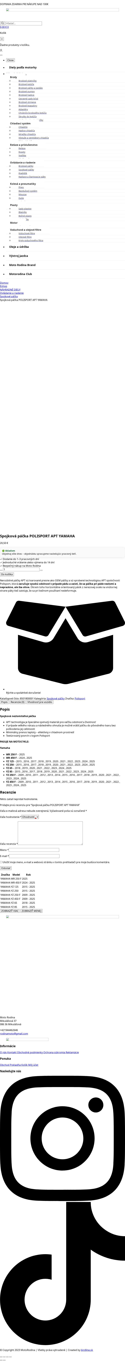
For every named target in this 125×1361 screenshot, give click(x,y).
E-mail (4, 856)
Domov (4, 282)
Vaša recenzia (9, 844)
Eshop (3, 286)
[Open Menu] (1, 55)
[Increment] (41, 570)
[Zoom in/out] (1, 1356)
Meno (4, 850)
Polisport (80, 698)
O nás (3, 1052)
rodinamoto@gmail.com (14, 1033)
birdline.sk (87, 1350)
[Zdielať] (7, 1356)
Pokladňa (15, 1065)
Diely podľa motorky (23, 67)
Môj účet (33, 1065)
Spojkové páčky (9, 296)
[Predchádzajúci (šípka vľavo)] (1, 1360)
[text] (65, 727)
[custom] (62, 1344)
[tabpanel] (62, 747)
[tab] (4, 702)
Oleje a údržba (19, 247)
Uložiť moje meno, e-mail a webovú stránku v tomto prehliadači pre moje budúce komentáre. (56, 862)
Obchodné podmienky (30, 1052)
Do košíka (7, 574)
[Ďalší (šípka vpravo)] (4, 1360)
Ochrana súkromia (54, 1052)
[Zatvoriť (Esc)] (10, 1356)
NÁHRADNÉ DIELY (10, 289)
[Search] (2, 23)
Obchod (5, 1065)
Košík (24, 1065)
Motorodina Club (20, 274)
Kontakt (12, 1052)
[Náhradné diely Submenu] (25, 74)
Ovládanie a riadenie (12, 293)
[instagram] (62, 1200)
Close (10, 60)
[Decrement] (1, 570)
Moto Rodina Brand (22, 265)
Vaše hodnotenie (10, 817)
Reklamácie (72, 1052)
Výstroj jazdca (18, 256)
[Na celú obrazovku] (4, 1356)
